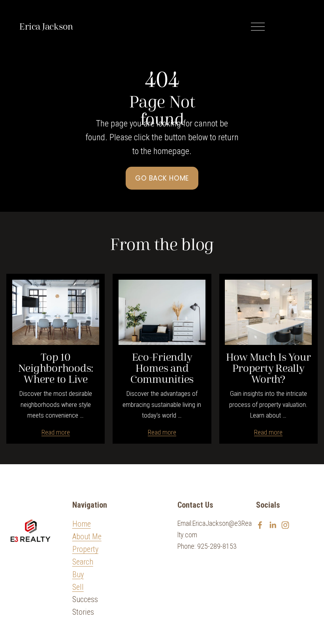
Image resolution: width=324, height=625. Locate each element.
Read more (55, 432)
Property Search (85, 556)
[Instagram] (285, 525)
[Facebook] (260, 525)
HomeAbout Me (87, 530)
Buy (78, 574)
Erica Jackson (46, 27)
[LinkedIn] (273, 525)
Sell (78, 587)
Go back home (161, 178)
